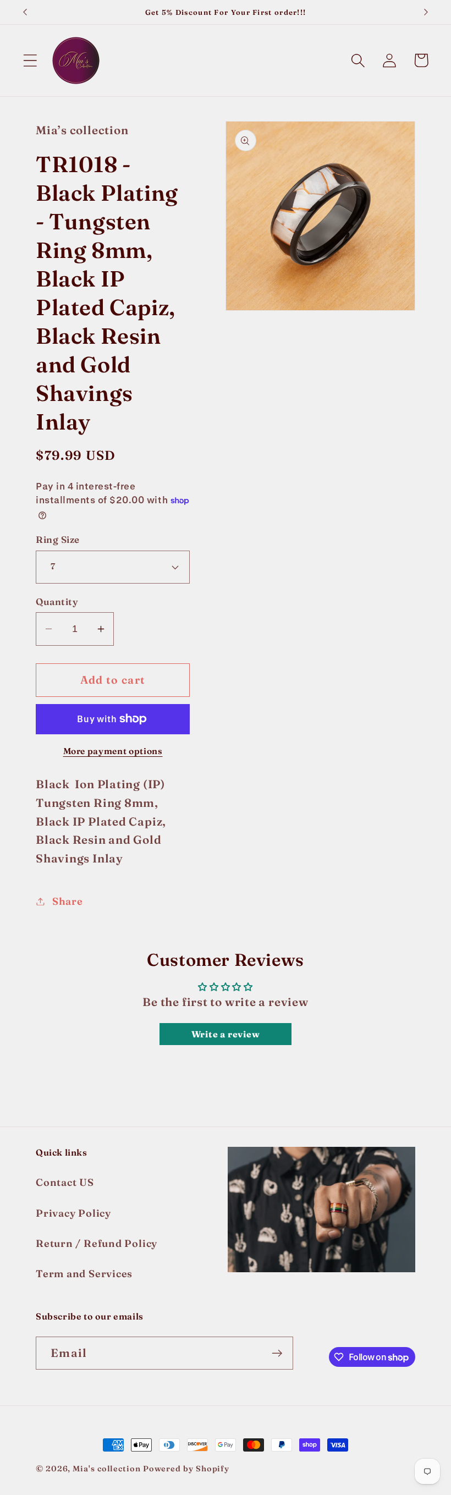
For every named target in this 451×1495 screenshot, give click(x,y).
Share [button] (67, 901)
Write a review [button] (225, 1034)
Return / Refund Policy (96, 1243)
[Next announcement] (426, 12)
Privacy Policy (73, 1213)
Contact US (65, 1182)
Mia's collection (107, 1469)
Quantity (57, 601)
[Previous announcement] (25, 12)
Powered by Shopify (186, 1469)
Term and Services (84, 1273)
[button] (30, 60)
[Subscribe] (277, 1353)
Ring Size (58, 539)
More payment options (113, 751)
